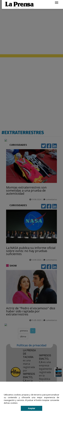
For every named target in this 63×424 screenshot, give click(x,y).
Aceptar (31, 408)
